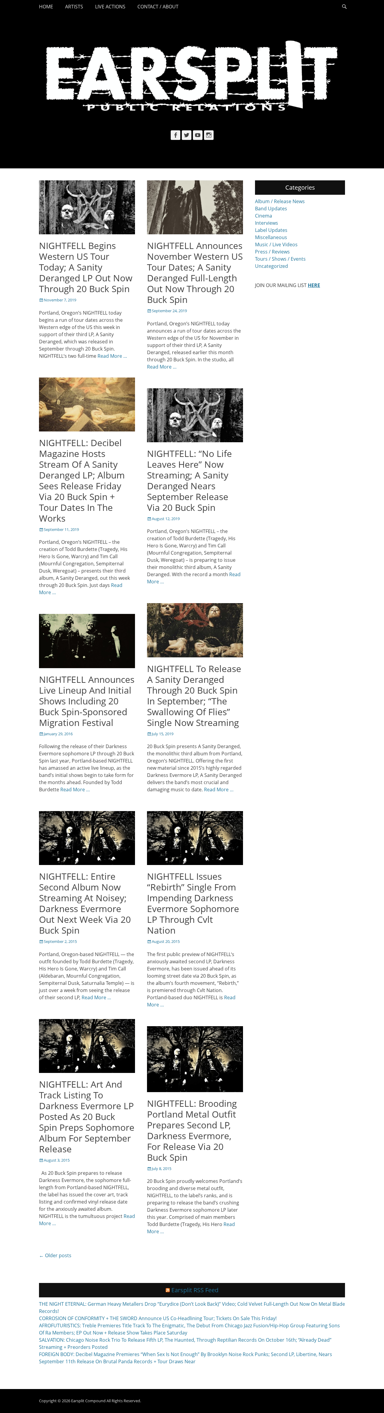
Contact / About (157, 6)
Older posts (55, 1255)
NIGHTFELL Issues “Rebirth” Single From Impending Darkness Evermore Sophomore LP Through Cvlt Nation (193, 903)
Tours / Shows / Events (280, 259)
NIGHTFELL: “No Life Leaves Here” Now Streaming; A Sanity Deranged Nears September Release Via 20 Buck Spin (189, 480)
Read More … (112, 356)
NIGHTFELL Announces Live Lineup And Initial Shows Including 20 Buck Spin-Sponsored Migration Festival (86, 701)
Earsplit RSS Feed (194, 1290)
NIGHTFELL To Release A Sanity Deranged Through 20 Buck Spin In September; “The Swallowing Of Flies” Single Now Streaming (194, 695)
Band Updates (271, 208)
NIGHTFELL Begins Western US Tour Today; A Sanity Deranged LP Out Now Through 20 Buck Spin (85, 267)
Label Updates (271, 230)
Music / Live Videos (276, 244)
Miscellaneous (271, 237)
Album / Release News (280, 201)
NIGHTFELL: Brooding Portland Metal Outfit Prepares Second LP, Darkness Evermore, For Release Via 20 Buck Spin (192, 1130)
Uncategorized (271, 266)
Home (46, 6)
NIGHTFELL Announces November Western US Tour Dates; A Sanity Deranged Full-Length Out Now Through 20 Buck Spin (195, 272)
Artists (74, 6)
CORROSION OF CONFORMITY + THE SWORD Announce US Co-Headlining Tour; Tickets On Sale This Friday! (158, 1318)
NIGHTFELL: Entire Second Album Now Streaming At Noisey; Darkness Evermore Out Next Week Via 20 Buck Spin (85, 903)
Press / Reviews (272, 251)
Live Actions (110, 6)
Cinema (263, 215)
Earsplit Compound (88, 1400)
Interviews (266, 223)
